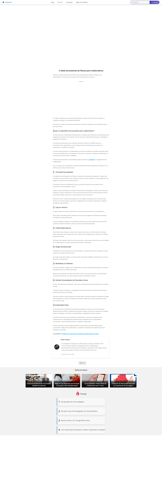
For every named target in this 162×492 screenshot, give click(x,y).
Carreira (60, 2)
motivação (91, 159)
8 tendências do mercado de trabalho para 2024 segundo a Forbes (80, 333)
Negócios (82, 363)
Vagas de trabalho (81, 2)
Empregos (69, 2)
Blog (52, 2)
